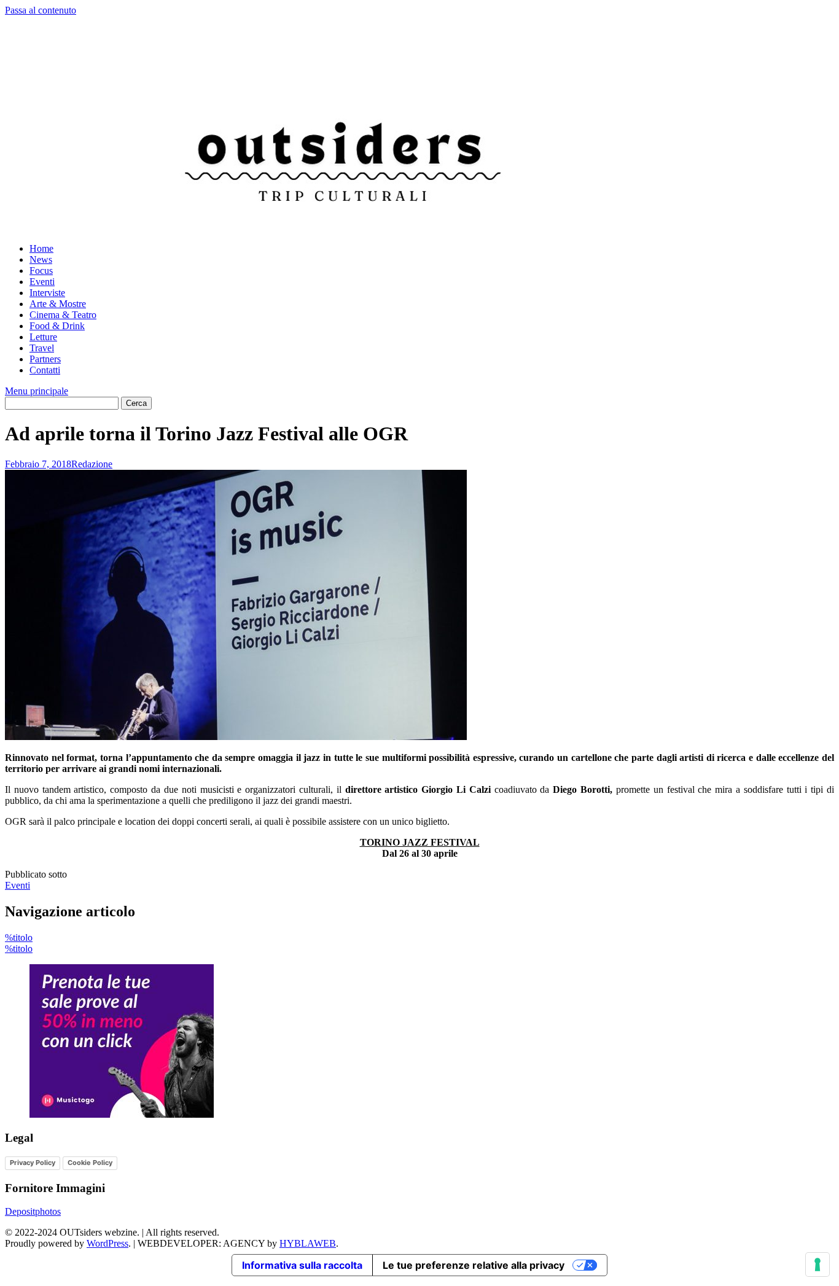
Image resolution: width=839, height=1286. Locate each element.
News (40, 259)
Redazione (91, 464)
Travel (41, 348)
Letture (43, 337)
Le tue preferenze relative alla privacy (473, 1265)
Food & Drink (57, 326)
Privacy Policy (32, 1162)
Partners (45, 359)
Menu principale (36, 391)
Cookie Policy (90, 1162)
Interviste (47, 292)
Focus (41, 270)
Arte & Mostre (57, 303)
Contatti (44, 370)
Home (41, 248)
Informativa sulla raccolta (302, 1265)
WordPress (107, 1243)
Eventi (42, 281)
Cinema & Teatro (62, 315)
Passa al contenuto (40, 10)
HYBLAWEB (307, 1243)
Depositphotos (33, 1211)
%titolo (19, 937)
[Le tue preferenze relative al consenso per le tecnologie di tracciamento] (817, 1264)
